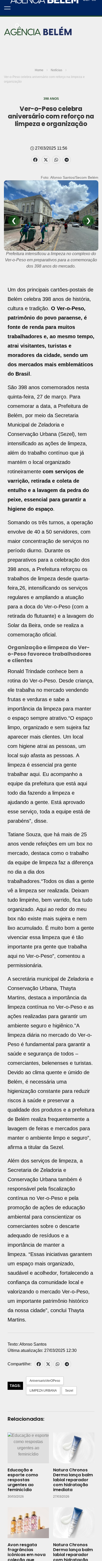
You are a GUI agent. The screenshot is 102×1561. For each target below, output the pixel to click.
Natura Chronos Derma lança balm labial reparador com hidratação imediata (73, 1480)
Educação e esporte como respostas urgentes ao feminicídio (23, 1480)
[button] (7, 8)
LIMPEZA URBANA (43, 1390)
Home (39, 70)
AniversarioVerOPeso (45, 1381)
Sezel (69, 1390)
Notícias (56, 70)
